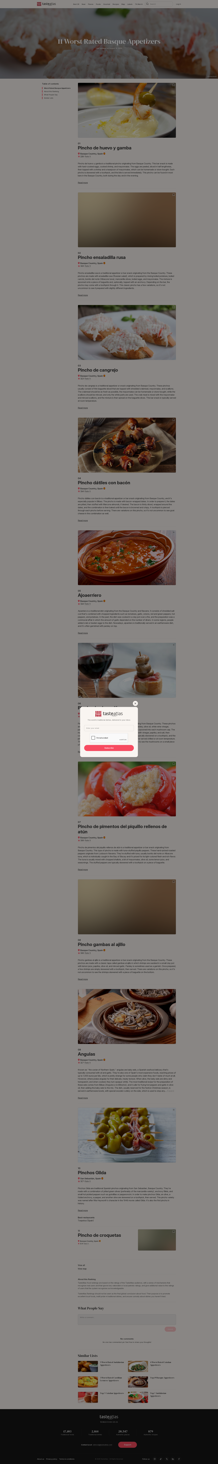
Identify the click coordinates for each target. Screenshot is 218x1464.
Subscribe (109, 748)
